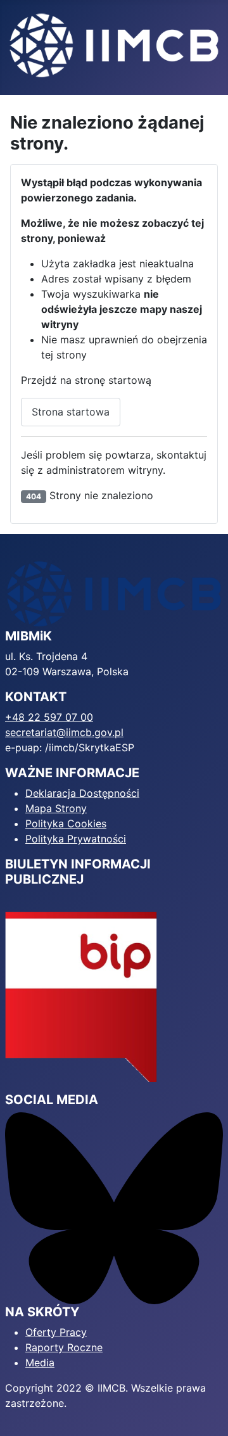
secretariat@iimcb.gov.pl (64, 732)
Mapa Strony (56, 808)
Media (39, 1362)
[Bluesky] (114, 1207)
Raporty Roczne (64, 1347)
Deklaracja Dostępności (82, 793)
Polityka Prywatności (75, 838)
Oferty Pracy (56, 1332)
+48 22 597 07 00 (49, 717)
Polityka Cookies (65, 823)
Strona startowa (71, 411)
